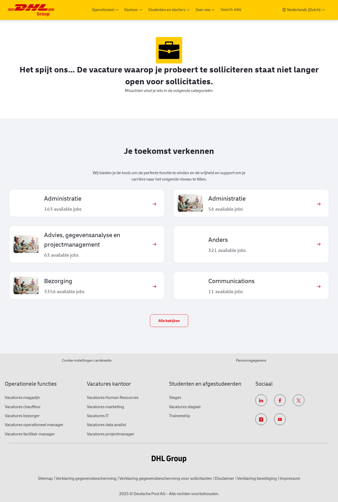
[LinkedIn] (261, 400)
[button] (169, 320)
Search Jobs (230, 9)
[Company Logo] (31, 9)
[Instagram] (261, 419)
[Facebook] (280, 400)
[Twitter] (298, 400)
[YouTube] (280, 419)
